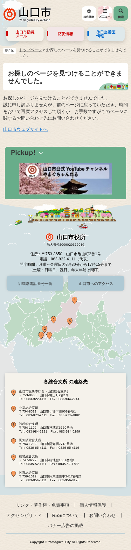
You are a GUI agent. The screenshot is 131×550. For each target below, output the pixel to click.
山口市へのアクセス (96, 283)
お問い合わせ (102, 515)
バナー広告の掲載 (65, 525)
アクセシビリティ (24, 515)
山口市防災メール (25, 34)
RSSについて (65, 515)
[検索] (121, 13)
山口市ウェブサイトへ (25, 129)
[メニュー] (105, 13)
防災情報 (65, 34)
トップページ (30, 50)
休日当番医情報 (105, 34)
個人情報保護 (92, 505)
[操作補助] (89, 13)
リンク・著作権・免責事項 (42, 505)
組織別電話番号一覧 (35, 283)
